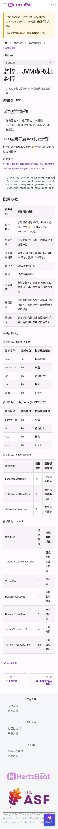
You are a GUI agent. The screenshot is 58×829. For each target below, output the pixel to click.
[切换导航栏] (4, 5)
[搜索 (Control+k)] (53, 5)
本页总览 (10, 62)
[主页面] (6, 43)
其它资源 (13, 756)
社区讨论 (13, 728)
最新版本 (32, 33)
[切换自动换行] (45, 177)
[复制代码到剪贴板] (51, 177)
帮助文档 (13, 710)
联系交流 (13, 733)
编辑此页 (12, 663)
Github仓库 (14, 751)
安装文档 (13, 705)
